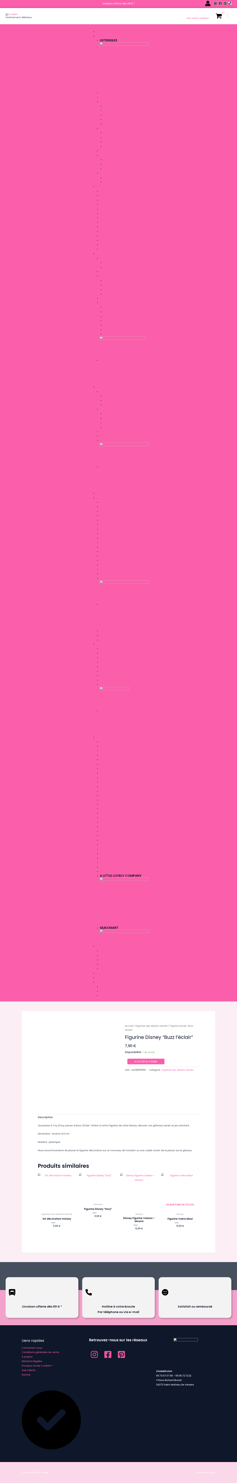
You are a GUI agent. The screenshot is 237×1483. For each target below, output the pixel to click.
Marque (101, 737)
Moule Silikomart (110, 231)
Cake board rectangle (116, 400)
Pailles (103, 959)
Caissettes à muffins (115, 137)
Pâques (104, 640)
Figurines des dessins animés (119, 110)
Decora (104, 822)
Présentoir (109, 146)
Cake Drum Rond (113, 427)
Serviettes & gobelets (112, 950)
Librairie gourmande (108, 493)
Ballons (104, 968)
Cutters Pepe (107, 804)
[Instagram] (215, 3)
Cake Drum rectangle (116, 413)
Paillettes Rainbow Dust (117, 124)
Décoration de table (112, 657)
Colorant (106, 276)
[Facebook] (220, 3)
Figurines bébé (111, 115)
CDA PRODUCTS (108, 777)
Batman (104, 529)
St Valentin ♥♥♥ (108, 635)
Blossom (105, 764)
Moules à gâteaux (107, 186)
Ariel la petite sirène (111, 524)
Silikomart (106, 867)
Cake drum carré (113, 418)
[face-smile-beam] (165, 1298)
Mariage (101, 644)
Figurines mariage (113, 106)
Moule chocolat (110, 213)
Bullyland (105, 768)
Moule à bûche (108, 200)
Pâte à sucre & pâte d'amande (117, 302)
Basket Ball (106, 542)
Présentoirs (106, 440)
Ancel (103, 750)
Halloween (106, 578)
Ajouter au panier (145, 1061)
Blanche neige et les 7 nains (116, 533)
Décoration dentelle (112, 97)
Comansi (105, 800)
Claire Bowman (108, 795)
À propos (27, 1356)
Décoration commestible (114, 298)
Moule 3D (105, 240)
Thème (99, 497)
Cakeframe (106, 782)
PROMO (100, 973)
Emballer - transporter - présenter (118, 387)
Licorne (104, 569)
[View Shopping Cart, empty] (218, 16)
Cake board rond (113, 404)
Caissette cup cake (114, 132)
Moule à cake (107, 204)
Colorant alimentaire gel (118, 285)
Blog (99, 977)
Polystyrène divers (114, 168)
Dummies (104, 155)
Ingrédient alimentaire (109, 253)
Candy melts (110, 262)
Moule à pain (107, 249)
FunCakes (105, 853)
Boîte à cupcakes (113, 141)
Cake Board (107, 391)
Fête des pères (108, 631)
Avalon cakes (108, 755)
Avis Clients (28, 1370)
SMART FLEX (109, 329)
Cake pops (106, 92)
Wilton (104, 871)
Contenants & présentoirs (115, 648)
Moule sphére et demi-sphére (116, 244)
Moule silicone (108, 195)
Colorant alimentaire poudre (120, 289)
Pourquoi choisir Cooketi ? (37, 1365)
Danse (103, 556)
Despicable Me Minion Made (115, 840)
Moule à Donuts (109, 222)
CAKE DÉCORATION (110, 773)
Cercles (104, 150)
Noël (102, 506)
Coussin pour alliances (113, 671)
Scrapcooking (112, 325)
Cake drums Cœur (114, 422)
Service (26, 1374)
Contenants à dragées (113, 666)
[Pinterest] (225, 3)
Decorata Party (109, 826)
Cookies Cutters (109, 791)
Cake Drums (107, 409)
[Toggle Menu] (95, 27)
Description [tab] (45, 1117)
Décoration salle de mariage (116, 684)
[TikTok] (229, 3)
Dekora (104, 835)
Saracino (108, 320)
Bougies (104, 955)
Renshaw (108, 311)
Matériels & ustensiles (116, 334)
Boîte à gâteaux (109, 431)
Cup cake (105, 128)
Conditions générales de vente (40, 1352)
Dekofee (104, 831)
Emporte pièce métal (114, 177)
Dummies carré (111, 159)
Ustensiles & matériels (109, 36)
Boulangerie (107, 511)
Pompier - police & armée (114, 573)
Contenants (107, 653)
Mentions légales (32, 1361)
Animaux (104, 520)
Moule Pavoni (107, 235)
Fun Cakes (109, 307)
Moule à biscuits (109, 191)
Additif (104, 271)
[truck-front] (12, 1298)
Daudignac (106, 844)
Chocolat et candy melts (115, 258)
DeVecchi (105, 849)
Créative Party (108, 786)
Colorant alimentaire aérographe (123, 280)
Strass (107, 119)
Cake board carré (113, 396)
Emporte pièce (108, 173)
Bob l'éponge (107, 538)
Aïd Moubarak (108, 547)
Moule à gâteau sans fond (115, 226)
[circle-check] (51, 1448)
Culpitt (107, 316)
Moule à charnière (110, 209)
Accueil (129, 1025)
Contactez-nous (32, 1347)
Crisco (104, 813)
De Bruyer (105, 817)
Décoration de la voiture (115, 675)
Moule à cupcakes (110, 217)
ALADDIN (104, 502)
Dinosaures (106, 560)
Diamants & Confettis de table (117, 662)
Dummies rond (111, 164)
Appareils (102, 31)
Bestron (104, 759)
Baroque (105, 515)
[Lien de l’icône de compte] (208, 3)
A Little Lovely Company (114, 741)
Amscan (104, 746)
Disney (103, 565)
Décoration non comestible (116, 101)
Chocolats (110, 267)
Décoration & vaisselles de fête (115, 946)
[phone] (88, 1298)
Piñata (103, 964)
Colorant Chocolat (115, 294)
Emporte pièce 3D (113, 182)
